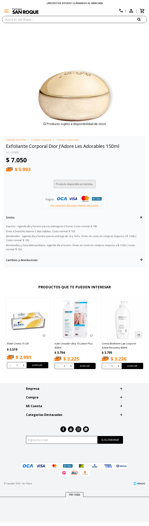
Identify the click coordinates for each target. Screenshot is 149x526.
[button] (142, 19)
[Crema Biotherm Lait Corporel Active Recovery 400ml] (122, 319)
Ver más (74, 494)
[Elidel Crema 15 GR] (27, 319)
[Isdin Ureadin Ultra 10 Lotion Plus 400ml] (75, 319)
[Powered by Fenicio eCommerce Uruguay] (139, 483)
